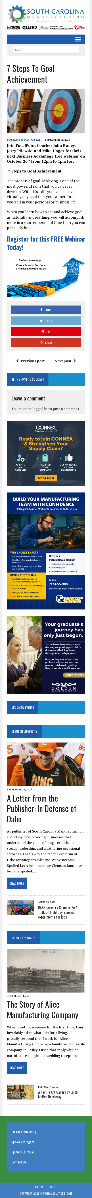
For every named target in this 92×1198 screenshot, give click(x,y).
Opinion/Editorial (22, 1151)
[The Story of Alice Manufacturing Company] (46, 989)
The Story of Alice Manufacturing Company (42, 1009)
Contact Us (18, 1161)
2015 (69, 1193)
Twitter (53, 1187)
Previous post (33, 360)
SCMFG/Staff (33, 139)
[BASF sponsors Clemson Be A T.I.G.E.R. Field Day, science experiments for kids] (20, 912)
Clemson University (24, 731)
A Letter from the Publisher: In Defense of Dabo (42, 808)
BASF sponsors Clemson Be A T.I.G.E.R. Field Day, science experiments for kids (57, 912)
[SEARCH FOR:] (46, 49)
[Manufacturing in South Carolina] (46, 14)
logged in (39, 408)
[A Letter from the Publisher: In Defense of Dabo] (46, 783)
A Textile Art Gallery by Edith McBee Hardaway (58, 1094)
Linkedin (39, 1187)
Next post (62, 360)
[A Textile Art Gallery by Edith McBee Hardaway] (20, 1096)
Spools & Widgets (23, 937)
